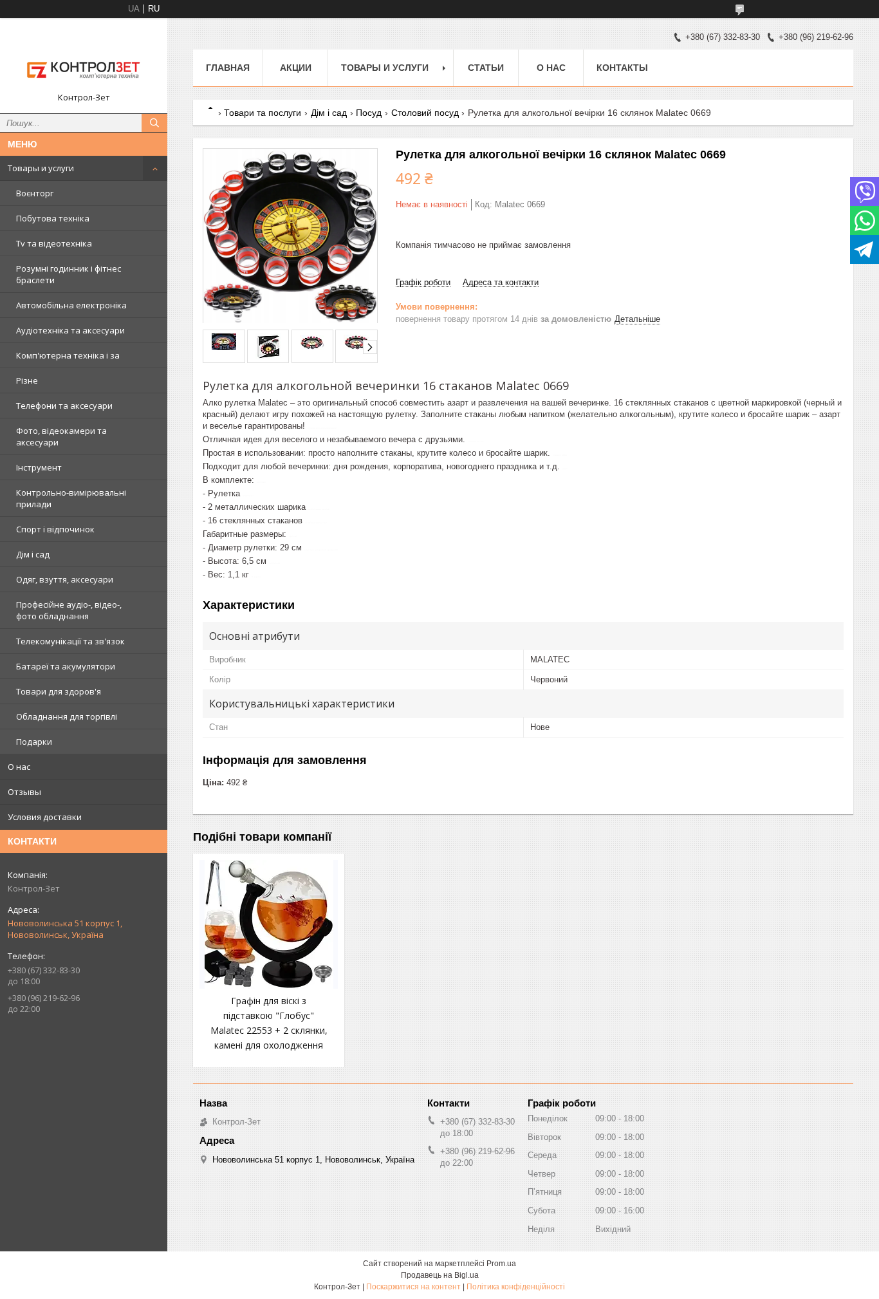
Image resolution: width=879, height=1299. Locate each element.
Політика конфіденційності (516, 1286)
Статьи (486, 67)
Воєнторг (34, 193)
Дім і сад (33, 554)
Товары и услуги (41, 168)
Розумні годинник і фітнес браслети (68, 274)
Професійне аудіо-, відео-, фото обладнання (69, 610)
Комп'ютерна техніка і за (68, 355)
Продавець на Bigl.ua (440, 1275)
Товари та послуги (262, 112)
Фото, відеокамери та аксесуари (61, 436)
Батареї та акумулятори (65, 666)
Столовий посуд (425, 112)
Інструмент (39, 467)
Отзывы (24, 792)
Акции (295, 67)
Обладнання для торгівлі (66, 716)
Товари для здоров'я (58, 691)
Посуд (369, 112)
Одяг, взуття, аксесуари (64, 579)
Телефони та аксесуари (64, 405)
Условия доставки (45, 817)
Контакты (622, 67)
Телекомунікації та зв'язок (70, 641)
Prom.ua (501, 1263)
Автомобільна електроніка (71, 305)
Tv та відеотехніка (54, 243)
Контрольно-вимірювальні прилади (71, 498)
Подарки (34, 741)
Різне (27, 380)
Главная (228, 67)
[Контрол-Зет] (84, 60)
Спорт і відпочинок (55, 529)
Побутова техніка (52, 218)
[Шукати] (154, 123)
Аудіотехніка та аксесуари (70, 330)
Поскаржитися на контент (413, 1286)
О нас (19, 766)
